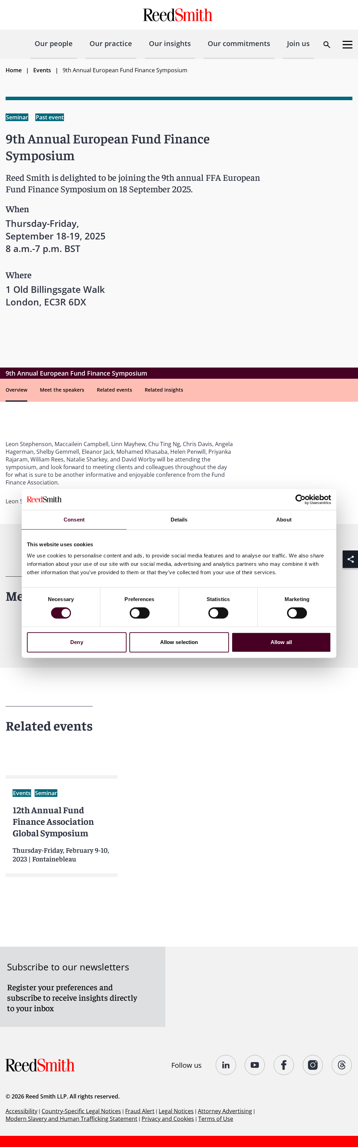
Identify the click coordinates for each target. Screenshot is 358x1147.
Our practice (111, 43)
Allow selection (179, 642)
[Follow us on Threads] (342, 1065)
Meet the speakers (62, 389)
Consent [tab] (74, 520)
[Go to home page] (178, 15)
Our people (54, 43)
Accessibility (21, 1111)
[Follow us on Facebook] (284, 1065)
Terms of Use (215, 1119)
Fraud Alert (140, 1111)
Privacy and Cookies (168, 1119)
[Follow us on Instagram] (313, 1065)
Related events (114, 389)
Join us (298, 43)
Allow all (281, 642)
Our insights (170, 43)
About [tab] (284, 520)
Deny (76, 642)
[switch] (140, 613)
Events (42, 70)
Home (14, 70)
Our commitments (239, 43)
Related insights (164, 389)
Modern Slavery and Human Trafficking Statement (71, 1119)
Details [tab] (179, 520)
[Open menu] (347, 44)
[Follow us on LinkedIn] (226, 1065)
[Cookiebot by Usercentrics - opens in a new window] (300, 499)
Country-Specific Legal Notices (81, 1111)
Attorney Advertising (225, 1111)
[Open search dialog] (326, 44)
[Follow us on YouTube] (255, 1065)
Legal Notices (176, 1111)
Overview (16, 389)
